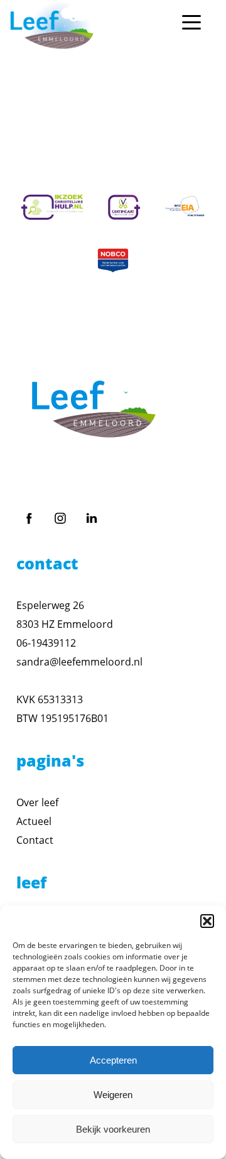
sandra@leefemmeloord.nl (79, 662)
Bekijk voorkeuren (113, 1129)
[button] (207, 921)
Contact (34, 840)
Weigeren (113, 1094)
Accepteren (113, 1060)
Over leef (37, 802)
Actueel (33, 821)
